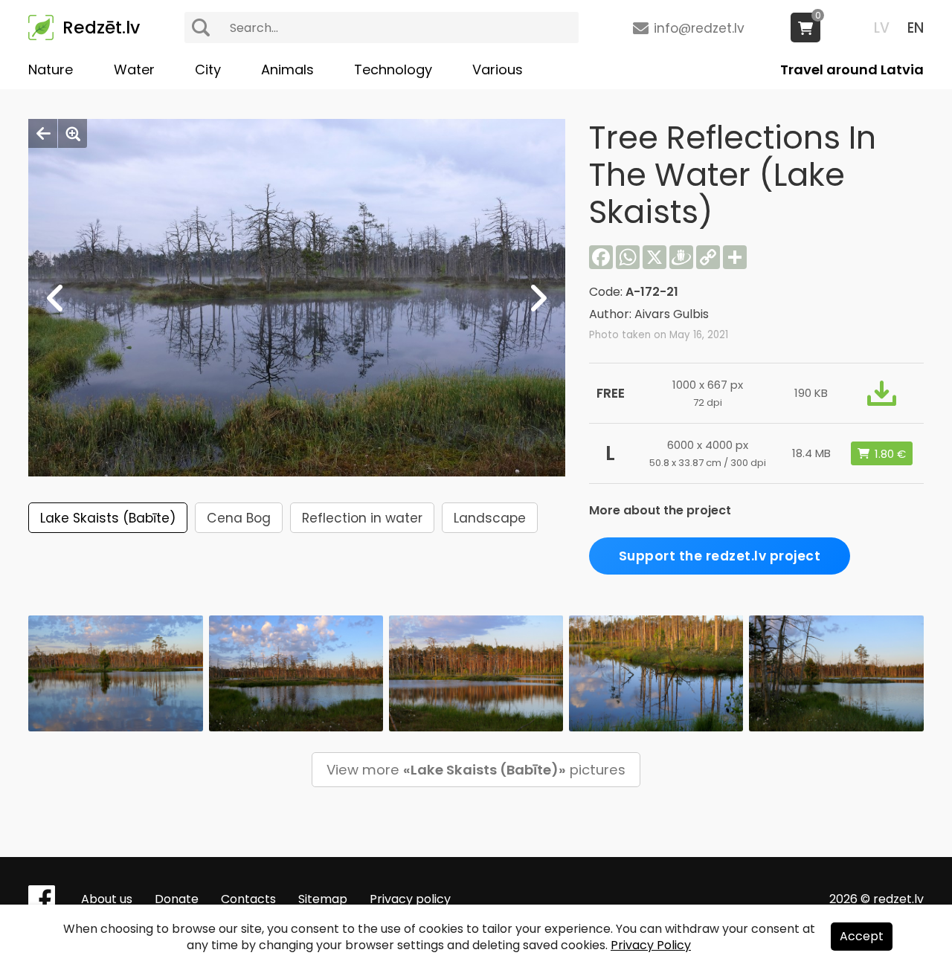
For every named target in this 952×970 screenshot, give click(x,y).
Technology (393, 69)
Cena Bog (239, 518)
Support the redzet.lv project (720, 556)
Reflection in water (362, 518)
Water (134, 69)
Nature (50, 69)
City (208, 69)
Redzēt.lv (101, 27)
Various (497, 69)
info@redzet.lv (699, 28)
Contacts (248, 899)
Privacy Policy (651, 945)
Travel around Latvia (852, 69)
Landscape (490, 518)
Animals (287, 69)
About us (106, 899)
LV (882, 28)
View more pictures (476, 769)
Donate (177, 899)
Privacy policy (410, 899)
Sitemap (322, 899)
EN (915, 28)
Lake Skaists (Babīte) (108, 518)
